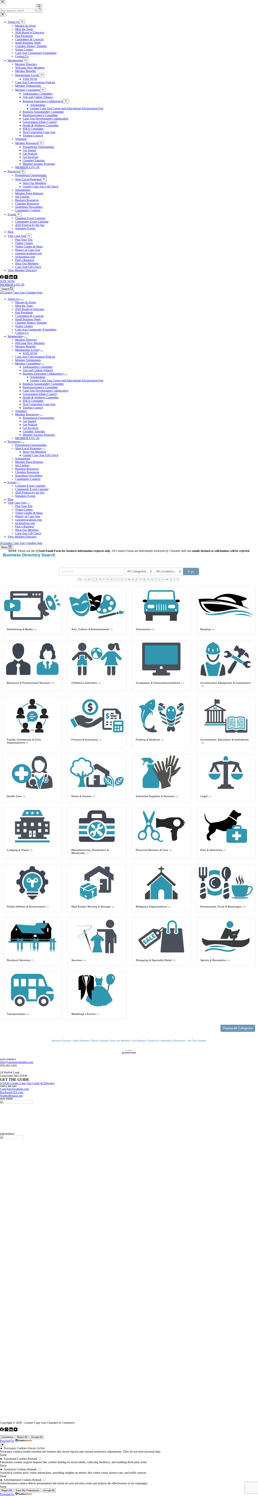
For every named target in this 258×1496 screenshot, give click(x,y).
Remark (32, 1458)
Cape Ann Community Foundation (35, 329)
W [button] (167, 579)
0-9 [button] (79, 579)
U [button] (159, 579)
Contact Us (22, 333)
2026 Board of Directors (29, 309)
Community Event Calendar (32, 489)
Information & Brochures (173, 1040)
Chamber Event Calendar (30, 485)
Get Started (29, 421)
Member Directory (26, 339)
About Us (13, 299)
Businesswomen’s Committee (40, 387)
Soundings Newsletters (28, 475)
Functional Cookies (15, 1458)
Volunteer (21, 411)
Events (12, 482)
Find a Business (24, 526)
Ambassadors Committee (38, 366)
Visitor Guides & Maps (29, 513)
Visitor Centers (24, 326)
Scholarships (37, 377)
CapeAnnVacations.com (14, 1089)
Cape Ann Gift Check (28, 533)
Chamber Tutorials (34, 431)
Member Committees (27, 363)
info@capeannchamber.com (16, 1062)
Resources (14, 441)
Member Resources (26, 414)
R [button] (148, 579)
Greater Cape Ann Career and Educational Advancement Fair (66, 380)
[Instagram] (7, 277)
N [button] (133, 579)
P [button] (140, 579)
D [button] (96, 579)
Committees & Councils (29, 316)
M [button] (129, 579)
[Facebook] (2, 277)
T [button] (155, 579)
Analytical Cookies (15, 1469)
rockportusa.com (25, 523)
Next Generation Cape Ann (39, 404)
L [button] (125, 579)
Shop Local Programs (28, 448)
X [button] (170, 579)
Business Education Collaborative (43, 373)
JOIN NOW (7, 281)
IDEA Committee (33, 400)
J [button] (118, 579)
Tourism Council (33, 407)
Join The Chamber (196, 1040)
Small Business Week (28, 319)
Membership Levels (27, 350)
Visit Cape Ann (17, 502)
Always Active (36, 1448)
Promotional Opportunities (38, 417)
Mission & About (25, 302)
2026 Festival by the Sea (29, 492)
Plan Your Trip (23, 506)
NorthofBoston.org (11, 1095)
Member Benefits (25, 346)
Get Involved (30, 428)
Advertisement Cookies (18, 1479)
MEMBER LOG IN (12, 284)
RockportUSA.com (11, 1092)
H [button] (111, 579)
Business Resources (27, 468)
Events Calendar (99, 1040)
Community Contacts (27, 479)
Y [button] (174, 579)
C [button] (92, 579)
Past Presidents (24, 312)
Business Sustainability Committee (43, 383)
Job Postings (138, 1040)
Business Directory (61, 1040)
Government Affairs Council (40, 394)
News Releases (81, 1040)
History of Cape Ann (27, 516)
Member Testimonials (28, 360)
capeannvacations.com (28, 519)
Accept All (36, 1437)
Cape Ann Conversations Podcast (35, 356)
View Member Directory (22, 536)
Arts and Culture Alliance (38, 370)
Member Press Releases (29, 462)
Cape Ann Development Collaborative (45, 390)
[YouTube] (15, 277)
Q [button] (144, 579)
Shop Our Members (34, 451)
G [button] (108, 579)
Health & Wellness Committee (41, 397)
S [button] (152, 579)
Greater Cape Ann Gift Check (40, 455)
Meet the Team (24, 305)
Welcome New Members (30, 343)
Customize (7, 1437)
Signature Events (25, 496)
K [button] (121, 579)
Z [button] (178, 579)
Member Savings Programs (39, 434)
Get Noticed (30, 424)
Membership (15, 336)
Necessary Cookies (15, 1448)
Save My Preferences (27, 1490)
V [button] (163, 579)
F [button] (104, 579)
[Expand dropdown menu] (22, 300)
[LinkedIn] (11, 277)
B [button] (89, 579)
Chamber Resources (27, 472)
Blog (10, 499)
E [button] (100, 579)
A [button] (85, 579)
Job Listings (22, 465)
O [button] (136, 579)
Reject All (22, 1437)
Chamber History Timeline (31, 322)
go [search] (192, 571)
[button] (237, 1028)
